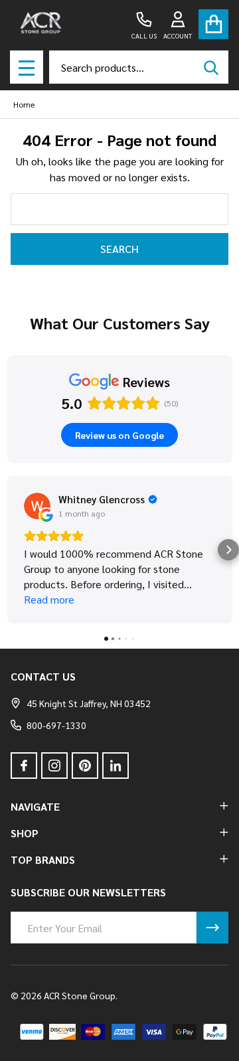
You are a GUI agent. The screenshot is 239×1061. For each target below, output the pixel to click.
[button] (10, 549)
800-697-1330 (56, 725)
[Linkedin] (115, 765)
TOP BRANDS (43, 859)
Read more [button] (49, 599)
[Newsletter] (212, 927)
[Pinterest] (85, 765)
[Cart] (213, 24)
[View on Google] (37, 506)
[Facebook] (24, 765)
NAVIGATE (35, 806)
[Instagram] (54, 765)
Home (24, 104)
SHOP (25, 833)
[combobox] (138, 67)
